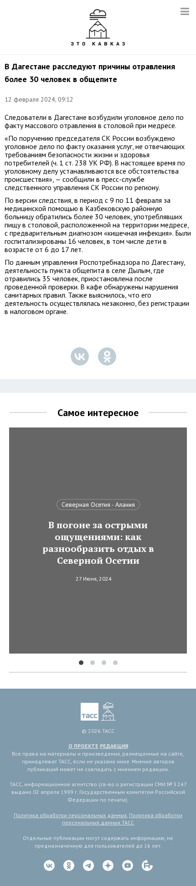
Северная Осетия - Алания (98, 504)
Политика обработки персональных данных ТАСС (122, 819)
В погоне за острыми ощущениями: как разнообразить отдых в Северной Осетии (98, 543)
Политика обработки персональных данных (70, 815)
